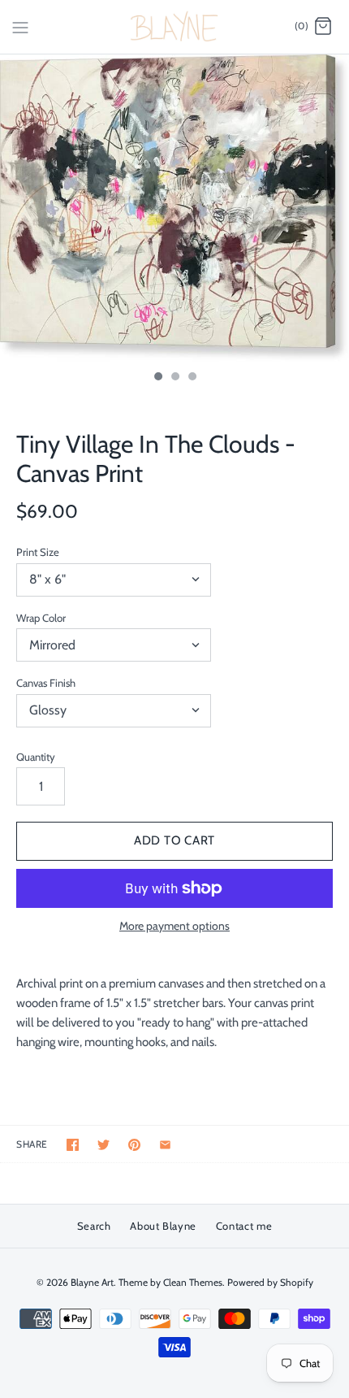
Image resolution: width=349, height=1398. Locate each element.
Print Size (37, 551)
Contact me (244, 1225)
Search (94, 1225)
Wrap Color (41, 617)
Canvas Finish (45, 682)
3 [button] (191, 378)
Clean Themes (192, 1282)
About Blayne (163, 1225)
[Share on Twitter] (103, 1145)
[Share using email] (165, 1145)
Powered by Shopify (270, 1282)
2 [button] (174, 378)
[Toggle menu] (20, 26)
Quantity (35, 756)
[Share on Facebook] (73, 1145)
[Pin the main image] (134, 1145)
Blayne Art (92, 1282)
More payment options (174, 926)
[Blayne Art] (175, 27)
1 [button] (157, 378)
